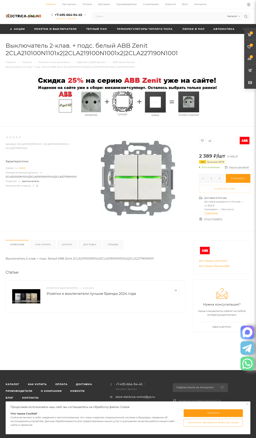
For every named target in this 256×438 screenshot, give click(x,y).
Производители (19, 390)
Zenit (22, 167)
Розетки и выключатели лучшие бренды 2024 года (91, 294)
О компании (51, 390)
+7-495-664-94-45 (68, 15)
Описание (17, 244)
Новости (77, 390)
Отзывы (113, 244)
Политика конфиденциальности (200, 401)
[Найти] (245, 16)
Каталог (12, 384)
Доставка (90, 244)
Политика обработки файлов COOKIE (213, 422)
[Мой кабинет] (248, 5)
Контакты (30, 397)
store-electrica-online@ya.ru (135, 397)
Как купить (43, 244)
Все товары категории (213, 260)
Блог (9, 397)
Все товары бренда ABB (214, 265)
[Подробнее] (175, 290)
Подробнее (211, 213)
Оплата (67, 244)
